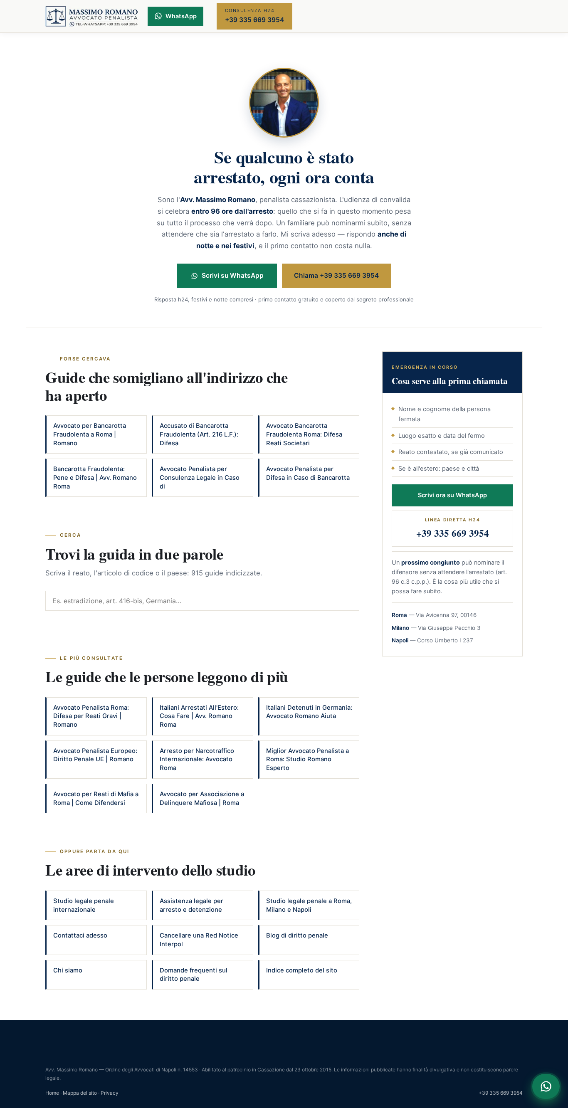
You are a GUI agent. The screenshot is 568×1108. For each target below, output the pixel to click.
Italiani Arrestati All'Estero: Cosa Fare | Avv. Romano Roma (199, 716)
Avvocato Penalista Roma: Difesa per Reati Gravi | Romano (91, 716)
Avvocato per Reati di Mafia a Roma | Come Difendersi (95, 798)
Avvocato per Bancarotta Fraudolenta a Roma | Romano (89, 434)
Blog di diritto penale (297, 935)
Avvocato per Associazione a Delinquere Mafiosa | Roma (202, 798)
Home (52, 1093)
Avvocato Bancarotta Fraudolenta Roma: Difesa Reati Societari (304, 434)
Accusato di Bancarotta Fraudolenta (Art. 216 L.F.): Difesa (199, 434)
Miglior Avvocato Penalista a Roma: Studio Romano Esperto (307, 759)
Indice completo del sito (301, 970)
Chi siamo (67, 970)
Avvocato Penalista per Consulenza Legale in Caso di (200, 477)
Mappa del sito (80, 1093)
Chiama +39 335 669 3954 (336, 275)
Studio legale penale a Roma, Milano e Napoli (309, 905)
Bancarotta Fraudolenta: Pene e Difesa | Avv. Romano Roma (95, 477)
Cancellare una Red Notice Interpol (199, 940)
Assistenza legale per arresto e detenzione (191, 905)
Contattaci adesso (80, 935)
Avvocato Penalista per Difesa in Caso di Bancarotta (308, 473)
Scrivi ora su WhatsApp (452, 495)
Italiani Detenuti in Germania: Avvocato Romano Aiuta (309, 712)
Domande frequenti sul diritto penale (193, 975)
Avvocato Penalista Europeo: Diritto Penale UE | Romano (95, 755)
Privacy (110, 1093)
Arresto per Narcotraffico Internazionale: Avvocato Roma (197, 759)
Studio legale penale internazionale (83, 905)
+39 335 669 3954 (501, 1093)
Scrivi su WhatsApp (233, 275)
